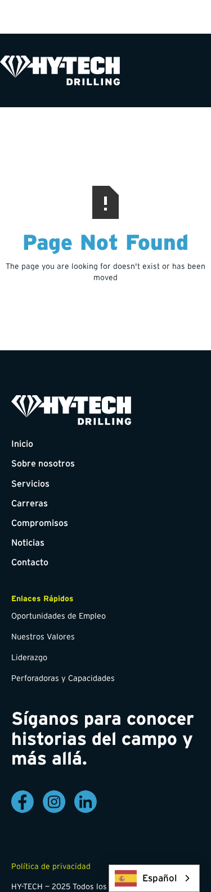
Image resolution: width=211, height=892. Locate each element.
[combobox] (154, 878)
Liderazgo (29, 657)
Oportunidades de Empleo (58, 615)
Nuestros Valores (43, 636)
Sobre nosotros (43, 463)
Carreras (29, 503)
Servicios (30, 483)
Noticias (27, 542)
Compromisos (39, 523)
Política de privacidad (51, 866)
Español (159, 878)
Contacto (29, 562)
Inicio (22, 443)
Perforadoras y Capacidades (63, 678)
